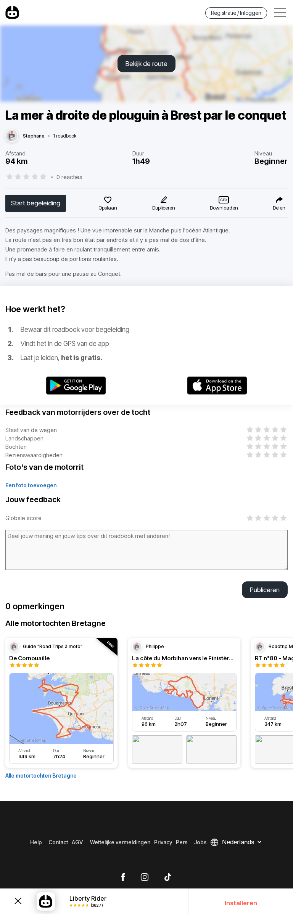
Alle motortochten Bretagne (41, 775)
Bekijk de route (146, 63)
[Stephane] (11, 136)
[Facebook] (123, 877)
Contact (58, 842)
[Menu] (280, 13)
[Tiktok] (168, 877)
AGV (77, 842)
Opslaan (107, 208)
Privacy (163, 842)
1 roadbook (64, 136)
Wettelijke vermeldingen (120, 842)
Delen (279, 208)
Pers (182, 842)
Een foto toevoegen (30, 485)
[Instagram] (144, 877)
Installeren (241, 903)
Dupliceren (163, 208)
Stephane (34, 136)
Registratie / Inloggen (236, 13)
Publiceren (265, 590)
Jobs (200, 842)
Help (36, 842)
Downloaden (224, 208)
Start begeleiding (35, 203)
